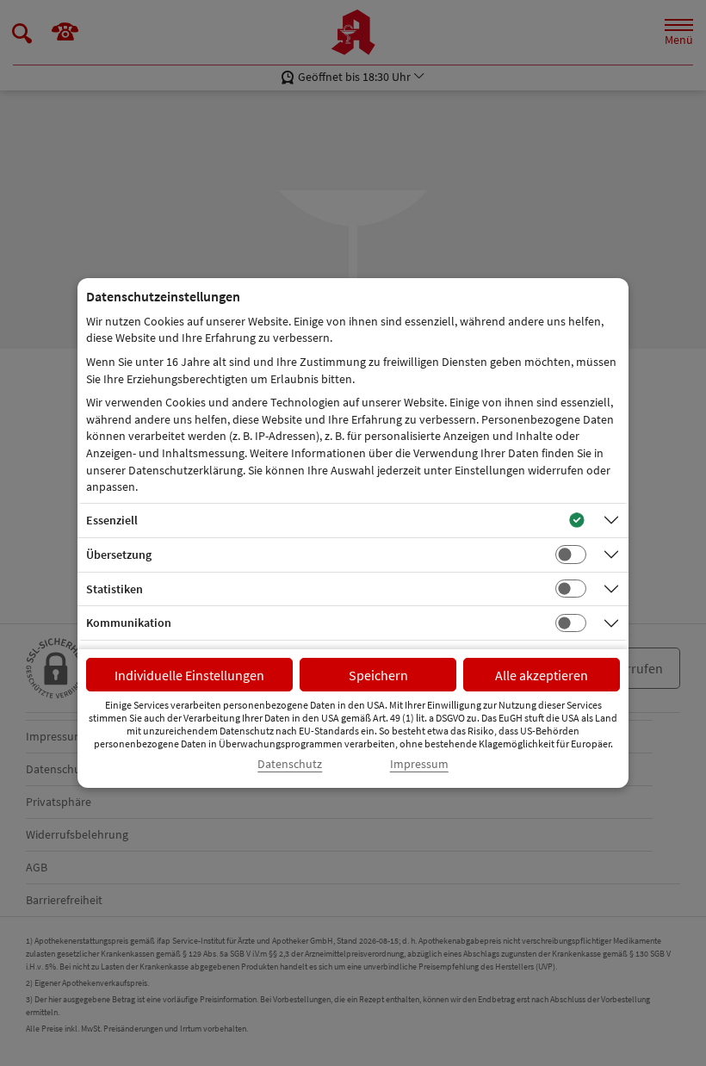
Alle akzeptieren (541, 675)
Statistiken (114, 589)
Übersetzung (119, 554)
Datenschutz (289, 764)
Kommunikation (128, 622)
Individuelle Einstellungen (189, 675)
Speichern (378, 675)
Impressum (419, 764)
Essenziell (112, 520)
